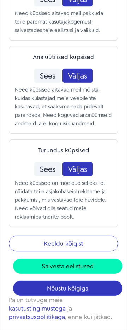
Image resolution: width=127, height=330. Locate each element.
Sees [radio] (47, 76)
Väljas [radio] (77, 76)
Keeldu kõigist (63, 243)
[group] (63, 76)
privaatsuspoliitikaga (37, 316)
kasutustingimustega (37, 308)
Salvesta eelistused (68, 266)
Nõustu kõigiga (68, 288)
